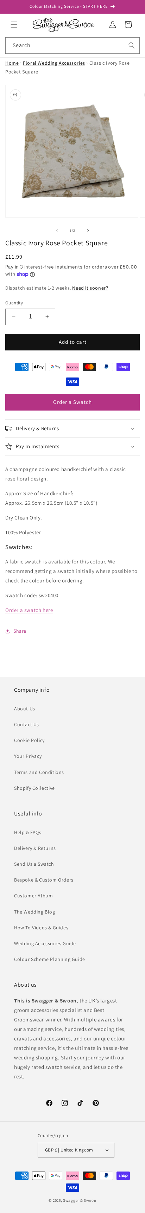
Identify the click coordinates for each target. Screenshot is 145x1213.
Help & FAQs (28, 832)
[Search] (131, 45)
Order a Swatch (72, 402)
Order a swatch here (29, 610)
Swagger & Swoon (79, 1200)
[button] (14, 24)
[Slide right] (88, 230)
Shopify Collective (34, 788)
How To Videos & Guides (41, 927)
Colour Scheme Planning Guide (49, 959)
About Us (24, 708)
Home (12, 63)
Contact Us (26, 724)
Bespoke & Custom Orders (44, 880)
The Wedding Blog (34, 912)
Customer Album (33, 895)
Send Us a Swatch (34, 864)
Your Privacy (28, 756)
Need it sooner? (90, 288)
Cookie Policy (29, 740)
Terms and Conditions (39, 772)
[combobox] (72, 45)
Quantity (14, 303)
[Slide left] (57, 230)
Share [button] (19, 631)
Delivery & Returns (35, 848)
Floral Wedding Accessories (54, 63)
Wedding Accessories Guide (45, 943)
